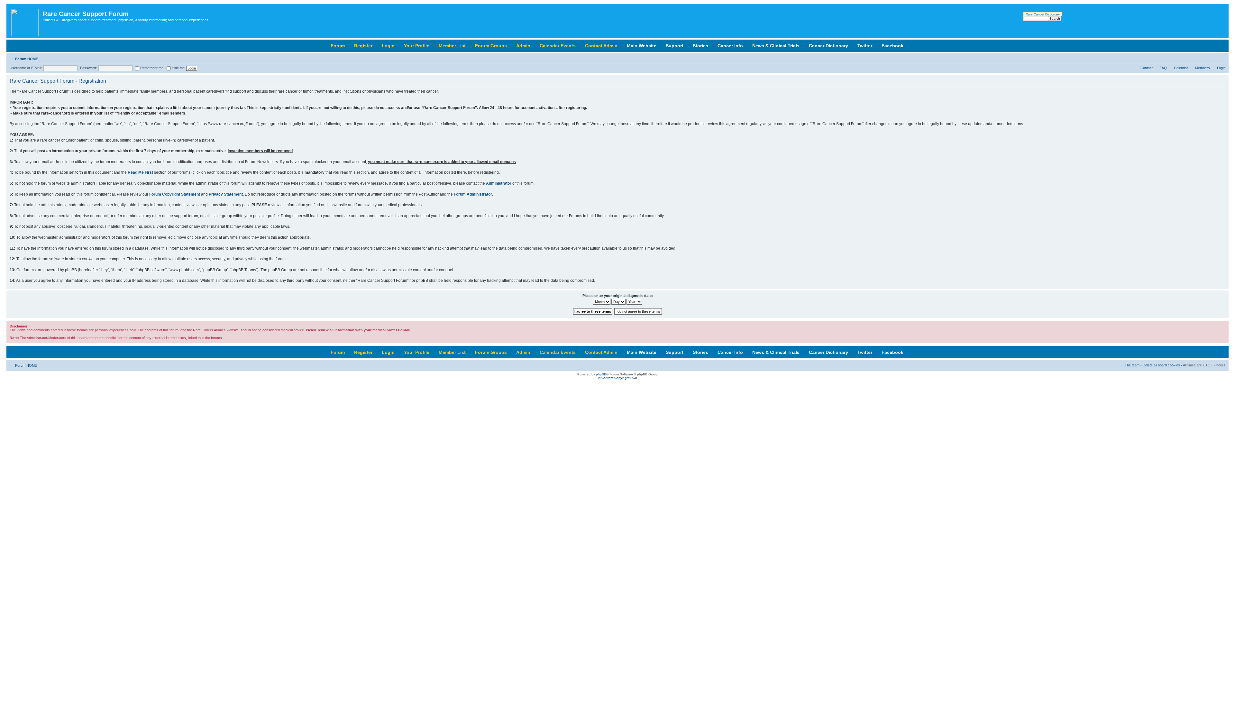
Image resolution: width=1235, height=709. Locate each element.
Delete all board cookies (1161, 365)
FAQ (1163, 68)
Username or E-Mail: (26, 68)
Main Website (641, 45)
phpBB (601, 374)
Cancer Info (730, 45)
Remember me (151, 68)
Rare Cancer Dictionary (1043, 14)
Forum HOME (26, 59)
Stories (700, 45)
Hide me (178, 68)
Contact (1146, 68)
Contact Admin (601, 45)
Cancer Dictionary (828, 45)
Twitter (864, 45)
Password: (88, 68)
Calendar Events (558, 45)
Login (388, 45)
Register (363, 45)
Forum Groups (491, 45)
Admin (523, 45)
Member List (452, 45)
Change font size (1220, 57)
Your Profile (416, 45)
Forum (338, 45)
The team (1132, 365)
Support (674, 45)
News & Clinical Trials (776, 45)
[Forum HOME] (25, 21)
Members (1202, 68)
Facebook (892, 45)
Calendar (1181, 68)
